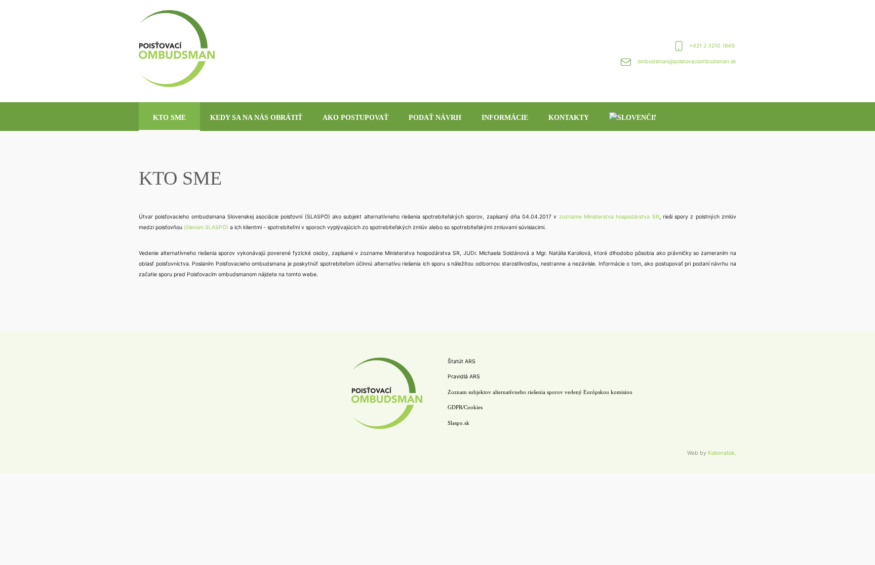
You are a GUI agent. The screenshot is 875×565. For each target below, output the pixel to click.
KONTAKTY (568, 117)
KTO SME (169, 117)
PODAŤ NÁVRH (435, 117)
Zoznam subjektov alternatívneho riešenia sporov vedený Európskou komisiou (540, 392)
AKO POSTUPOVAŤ (355, 117)
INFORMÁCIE (505, 117)
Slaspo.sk (458, 423)
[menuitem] (632, 116)
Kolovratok (721, 453)
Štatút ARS (461, 361)
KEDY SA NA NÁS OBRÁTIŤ (256, 117)
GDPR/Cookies (465, 407)
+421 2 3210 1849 (712, 45)
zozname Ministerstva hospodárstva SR (609, 216)
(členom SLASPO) (206, 227)
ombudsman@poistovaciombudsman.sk (687, 61)
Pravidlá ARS (464, 376)
